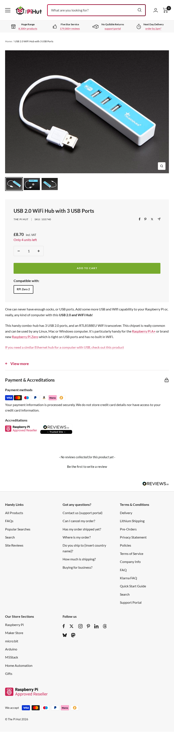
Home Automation (18, 665)
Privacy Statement (133, 537)
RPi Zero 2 (23, 289)
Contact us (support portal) (82, 513)
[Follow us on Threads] (105, 626)
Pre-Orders (128, 529)
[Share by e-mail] (159, 219)
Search (10, 537)
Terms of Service (131, 553)
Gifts (8, 673)
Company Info (130, 562)
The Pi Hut (21, 219)
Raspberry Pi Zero (25, 337)
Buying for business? (77, 567)
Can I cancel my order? (79, 521)
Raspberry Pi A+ (144, 331)
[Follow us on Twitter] (71, 626)
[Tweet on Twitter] (152, 219)
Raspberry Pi (14, 625)
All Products (14, 513)
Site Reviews (14, 545)
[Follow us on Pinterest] (88, 626)
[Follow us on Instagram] (80, 626)
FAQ (123, 570)
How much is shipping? (79, 559)
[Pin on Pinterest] (145, 219)
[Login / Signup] (155, 10)
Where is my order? (77, 537)
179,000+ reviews (70, 28)
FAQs (9, 521)
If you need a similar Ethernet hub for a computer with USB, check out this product (64, 347)
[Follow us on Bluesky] (65, 635)
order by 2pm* (153, 28)
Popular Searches (17, 529)
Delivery (126, 513)
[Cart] (165, 10)
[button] (87, 466)
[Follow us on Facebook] (64, 626)
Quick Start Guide (133, 586)
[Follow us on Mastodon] (73, 635)
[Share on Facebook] (139, 219)
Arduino (11, 649)
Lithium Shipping (132, 521)
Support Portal (131, 602)
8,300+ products (27, 28)
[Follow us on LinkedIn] (96, 626)
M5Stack (11, 657)
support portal (113, 28)
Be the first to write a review (87, 466)
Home (8, 41)
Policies (125, 545)
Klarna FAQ (128, 578)
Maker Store (14, 633)
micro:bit (11, 641)
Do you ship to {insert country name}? (84, 548)
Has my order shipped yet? (82, 529)
